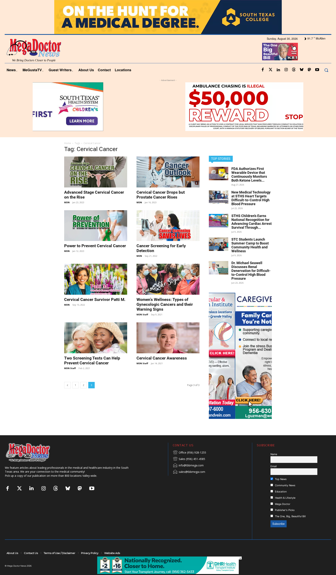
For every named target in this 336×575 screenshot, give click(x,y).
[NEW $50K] (168, 106)
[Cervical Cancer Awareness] (168, 337)
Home (67, 143)
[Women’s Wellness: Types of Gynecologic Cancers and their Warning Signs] (168, 279)
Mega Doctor (282, 504)
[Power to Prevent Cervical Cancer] (95, 225)
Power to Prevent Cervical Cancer (95, 246)
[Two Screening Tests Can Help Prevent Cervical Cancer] (95, 337)
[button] (326, 70)
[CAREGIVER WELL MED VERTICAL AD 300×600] (240, 356)
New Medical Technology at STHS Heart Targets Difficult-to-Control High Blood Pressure (250, 198)
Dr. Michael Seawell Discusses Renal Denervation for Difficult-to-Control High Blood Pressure (250, 270)
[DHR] (168, 573)
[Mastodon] (309, 70)
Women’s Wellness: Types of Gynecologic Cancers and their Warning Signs (164, 304)
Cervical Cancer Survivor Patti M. (94, 299)
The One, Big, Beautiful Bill (290, 516)
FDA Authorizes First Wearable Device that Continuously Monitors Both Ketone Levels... (249, 174)
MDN (67, 202)
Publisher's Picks (284, 510)
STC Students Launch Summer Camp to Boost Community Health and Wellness (250, 245)
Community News (284, 485)
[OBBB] (280, 51)
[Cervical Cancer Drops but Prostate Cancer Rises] (168, 171)
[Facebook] (263, 70)
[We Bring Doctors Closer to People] (34, 452)
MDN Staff (142, 314)
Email (273, 466)
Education (280, 491)
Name (273, 454)
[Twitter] (270, 70)
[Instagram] (286, 70)
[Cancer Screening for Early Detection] (168, 225)
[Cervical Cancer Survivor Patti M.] (95, 279)
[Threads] (294, 70)
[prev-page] (67, 385)
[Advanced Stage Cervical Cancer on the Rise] (95, 171)
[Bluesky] (301, 70)
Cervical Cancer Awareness (161, 358)
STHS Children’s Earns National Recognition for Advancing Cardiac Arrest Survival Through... (251, 221)
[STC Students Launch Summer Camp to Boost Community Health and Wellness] (218, 244)
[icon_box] (189, 452)
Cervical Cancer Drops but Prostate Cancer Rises (160, 195)
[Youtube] (317, 70)
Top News (280, 479)
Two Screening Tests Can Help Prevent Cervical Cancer (92, 360)
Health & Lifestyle (284, 497)
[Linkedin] (278, 70)
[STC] (168, 17)
